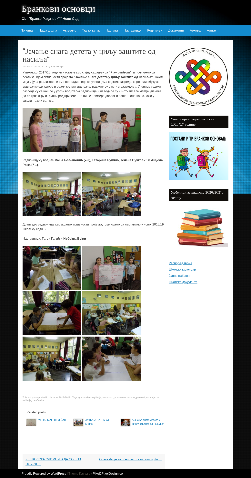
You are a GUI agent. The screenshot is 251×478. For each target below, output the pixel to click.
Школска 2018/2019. (60, 397)
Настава (111, 30)
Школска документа (183, 282)
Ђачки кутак (91, 30)
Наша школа (48, 30)
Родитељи (154, 30)
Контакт (212, 30)
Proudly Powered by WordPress (44, 473)
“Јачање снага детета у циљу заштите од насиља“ (148, 421)
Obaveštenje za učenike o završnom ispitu (130, 459)
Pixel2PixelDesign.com (109, 473)
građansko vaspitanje (89, 397)
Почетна (27, 30)
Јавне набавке (179, 275)
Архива (195, 30)
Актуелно (69, 30)
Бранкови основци (58, 8)
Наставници (132, 30)
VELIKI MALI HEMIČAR (52, 420)
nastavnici (108, 397)
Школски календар (182, 269)
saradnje (151, 397)
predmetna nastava (125, 397)
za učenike (38, 400)
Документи (176, 30)
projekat (140, 397)
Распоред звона (180, 263)
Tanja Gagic (57, 66)
